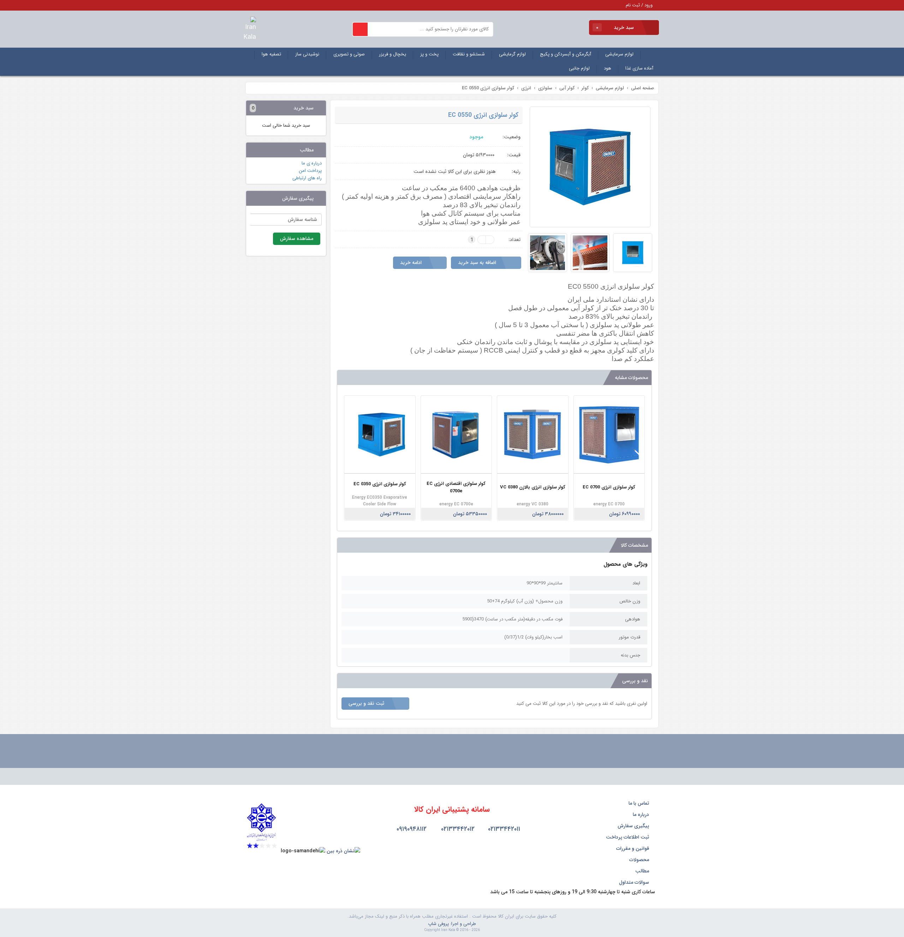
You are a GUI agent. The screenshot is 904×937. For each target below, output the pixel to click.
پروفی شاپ (438, 923)
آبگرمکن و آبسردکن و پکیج (565, 54)
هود (607, 68)
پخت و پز (429, 54)
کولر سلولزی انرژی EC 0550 (483, 115)
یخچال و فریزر (392, 54)
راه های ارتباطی (307, 178)
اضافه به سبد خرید (478, 262)
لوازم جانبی (579, 68)
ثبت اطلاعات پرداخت (628, 837)
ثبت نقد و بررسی (367, 703)
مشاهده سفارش (296, 238)
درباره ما (641, 814)
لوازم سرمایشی (619, 54)
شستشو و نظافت (469, 54)
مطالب (642, 871)
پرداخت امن (310, 170)
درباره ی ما (312, 163)
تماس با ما (639, 803)
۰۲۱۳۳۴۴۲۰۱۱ (503, 829)
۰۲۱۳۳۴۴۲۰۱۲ (457, 829)
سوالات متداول (634, 882)
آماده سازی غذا (639, 68)
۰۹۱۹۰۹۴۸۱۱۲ (411, 829)
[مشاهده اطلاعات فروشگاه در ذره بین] (343, 851)
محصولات (639, 860)
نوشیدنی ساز (307, 54)
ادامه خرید (411, 262)
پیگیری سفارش (634, 826)
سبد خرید (615, 27)
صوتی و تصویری (349, 54)
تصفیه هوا (271, 54)
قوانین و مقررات (633, 848)
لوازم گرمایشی (512, 54)
